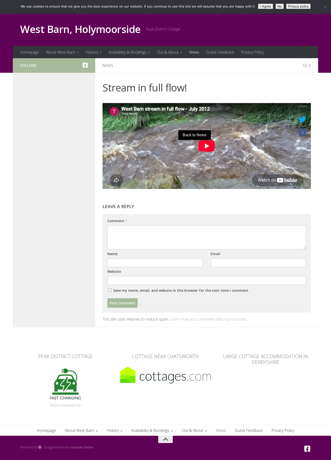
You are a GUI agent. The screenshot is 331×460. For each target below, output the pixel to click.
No (279, 6)
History (92, 52)
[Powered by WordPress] (39, 447)
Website (114, 271)
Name (112, 253)
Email (215, 253)
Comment (117, 220)
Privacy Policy (252, 52)
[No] (325, 7)
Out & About (168, 52)
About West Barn (60, 52)
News (194, 52)
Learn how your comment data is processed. (208, 319)
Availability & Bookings (128, 52)
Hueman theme (82, 447)
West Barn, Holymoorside (80, 29)
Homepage (29, 52)
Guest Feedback (220, 52)
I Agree (265, 6)
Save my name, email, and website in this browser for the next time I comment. (181, 290)
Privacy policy (298, 6)
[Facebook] (85, 65)
